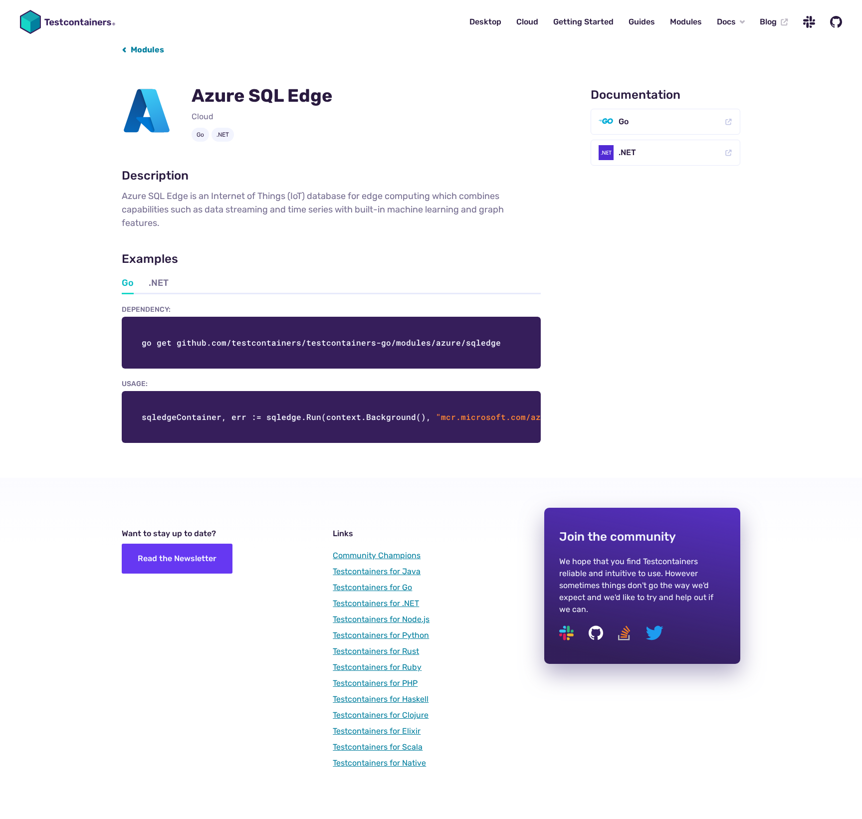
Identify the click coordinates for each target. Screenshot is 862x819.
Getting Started (583, 21)
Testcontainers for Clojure (381, 715)
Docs (726, 21)
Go (624, 121)
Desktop (485, 21)
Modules (686, 21)
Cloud (527, 21)
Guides (642, 21)
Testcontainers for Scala (378, 747)
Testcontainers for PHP (375, 683)
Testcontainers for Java (377, 571)
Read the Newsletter (177, 558)
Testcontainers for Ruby (377, 667)
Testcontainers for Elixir (377, 731)
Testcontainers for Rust (376, 651)
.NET (627, 152)
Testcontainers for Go (372, 587)
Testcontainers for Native (379, 763)
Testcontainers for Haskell (381, 699)
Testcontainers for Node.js (381, 619)
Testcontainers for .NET (376, 603)
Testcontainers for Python (381, 635)
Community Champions (377, 555)
